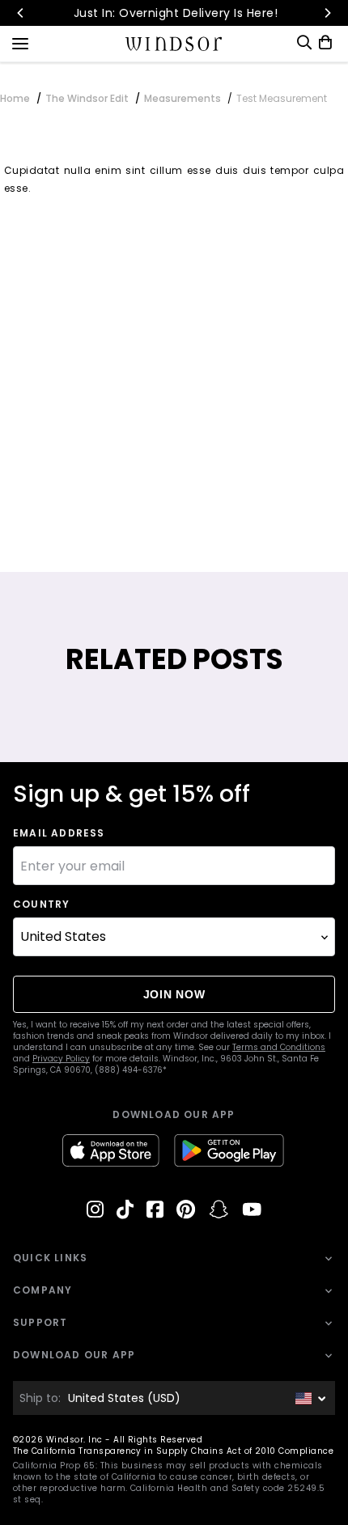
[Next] (327, 13)
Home (15, 98)
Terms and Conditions (278, 1047)
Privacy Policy (61, 1059)
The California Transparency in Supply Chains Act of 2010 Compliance (173, 1451)
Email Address (59, 833)
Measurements (182, 98)
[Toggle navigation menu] (20, 42)
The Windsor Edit (87, 98)
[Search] (304, 42)
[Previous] (21, 13)
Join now (174, 994)
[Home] (174, 44)
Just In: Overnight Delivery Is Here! (174, 13)
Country (41, 904)
